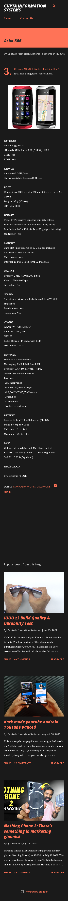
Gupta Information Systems (25, 8)
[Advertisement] (34, 528)
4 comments (22, 659)
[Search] (54, 6)
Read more (57, 659)
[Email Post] (55, 486)
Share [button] (7, 491)
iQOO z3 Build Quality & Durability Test (27, 620)
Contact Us (26, 18)
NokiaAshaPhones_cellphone (31, 486)
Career (8, 18)
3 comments (22, 872)
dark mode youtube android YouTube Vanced (31, 724)
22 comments (22, 763)
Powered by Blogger (36, 891)
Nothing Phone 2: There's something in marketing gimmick (28, 831)
